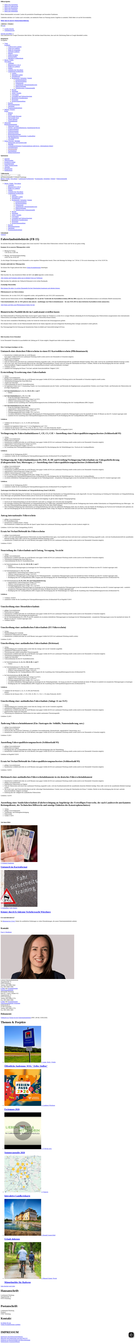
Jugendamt (15, 91)
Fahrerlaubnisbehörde (7, 990)
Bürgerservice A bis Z (14, 65)
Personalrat (15, 99)
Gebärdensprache (9, 30)
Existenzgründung (13, 129)
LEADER (11, 139)
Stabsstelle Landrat (17, 75)
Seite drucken (5, 1286)
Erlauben (10, 24)
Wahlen (10, 68)
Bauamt (14, 89)
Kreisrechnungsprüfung (18, 101)
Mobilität (10, 144)
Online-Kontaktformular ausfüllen (10, 1324)
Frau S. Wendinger (6, 932)
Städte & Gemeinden (14, 50)
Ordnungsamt (19, 83)
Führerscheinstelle (20, 86)
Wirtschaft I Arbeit (13, 126)
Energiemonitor (12, 149)
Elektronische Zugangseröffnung (10, 1341)
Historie (10, 53)
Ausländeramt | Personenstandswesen (26, 85)
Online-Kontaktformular (34, 267)
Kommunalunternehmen (15, 108)
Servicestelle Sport (13, 118)
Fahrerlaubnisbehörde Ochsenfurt (10, 1003)
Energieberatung (13, 147)
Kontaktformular (9, 164)
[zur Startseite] (3, 25)
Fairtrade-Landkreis (13, 51)
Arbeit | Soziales (16, 93)
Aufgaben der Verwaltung (15, 70)
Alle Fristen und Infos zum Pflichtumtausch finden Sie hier (18, 305)
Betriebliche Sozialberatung (20, 98)
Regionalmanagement (14, 134)
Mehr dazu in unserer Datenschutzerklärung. (15, 20)
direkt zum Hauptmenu (11, 8)
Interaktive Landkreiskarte (15, 58)
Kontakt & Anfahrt (9, 162)
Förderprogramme (13, 131)
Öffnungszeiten (8, 160)
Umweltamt (15, 94)
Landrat (14, 73)
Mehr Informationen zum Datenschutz (12, 37)
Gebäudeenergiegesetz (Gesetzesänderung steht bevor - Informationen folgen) (30, 146)
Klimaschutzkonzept (14, 152)
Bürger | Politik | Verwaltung (9, 179)
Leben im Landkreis (14, 48)
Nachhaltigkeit (12, 151)
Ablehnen (3, 24)
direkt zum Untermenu (10, 9)
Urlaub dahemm (12, 119)
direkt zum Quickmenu (11, 4)
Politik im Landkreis (14, 66)
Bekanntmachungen (14, 104)
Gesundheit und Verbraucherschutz (22, 96)
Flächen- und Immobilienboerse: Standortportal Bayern (24, 128)
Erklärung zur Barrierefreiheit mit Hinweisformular (15, 1340)
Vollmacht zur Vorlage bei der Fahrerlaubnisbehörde (16, 1017)
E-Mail (3, 988)
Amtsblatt (11, 63)
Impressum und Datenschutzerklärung (12, 1336)
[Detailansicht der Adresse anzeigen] (37, 978)
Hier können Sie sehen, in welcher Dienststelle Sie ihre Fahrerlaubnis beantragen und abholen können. (30, 288)
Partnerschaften (12, 56)
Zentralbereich (16, 76)
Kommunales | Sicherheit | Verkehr (22, 78)
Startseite (7, 159)
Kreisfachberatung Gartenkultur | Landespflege (21, 136)
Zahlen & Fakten (13, 55)
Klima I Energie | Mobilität (12, 141)
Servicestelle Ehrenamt (14, 116)
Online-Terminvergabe (11, 165)
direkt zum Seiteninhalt (11, 11)
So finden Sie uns (6, 1323)
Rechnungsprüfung (21, 81)
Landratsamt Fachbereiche (15, 71)
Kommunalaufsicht (20, 80)
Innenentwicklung (13, 132)
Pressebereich (8, 168)
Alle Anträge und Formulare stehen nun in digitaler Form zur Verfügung (21, 278)
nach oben (12, 1286)
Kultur (10, 114)
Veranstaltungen (12, 121)
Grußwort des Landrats (14, 46)
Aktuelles (7, 167)
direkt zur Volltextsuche (11, 6)
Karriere (10, 103)
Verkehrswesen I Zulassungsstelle (25, 88)
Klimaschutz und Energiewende (17, 142)
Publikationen (8, 170)
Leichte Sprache (9, 29)
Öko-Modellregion (13, 137)
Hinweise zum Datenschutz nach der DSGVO (14, 1338)
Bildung (10, 113)
